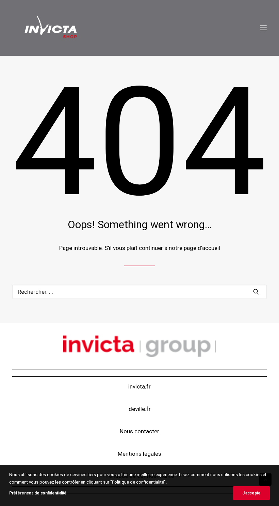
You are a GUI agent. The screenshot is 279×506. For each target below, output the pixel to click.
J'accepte (251, 493)
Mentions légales (139, 453)
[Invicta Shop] (50, 28)
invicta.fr (139, 386)
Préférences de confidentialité (38, 493)
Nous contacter (139, 431)
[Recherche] (139, 292)
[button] (263, 28)
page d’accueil (202, 248)
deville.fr (140, 408)
